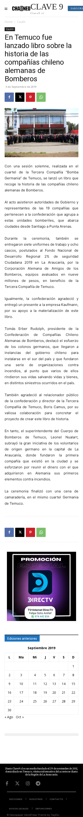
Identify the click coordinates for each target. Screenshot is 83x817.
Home (9, 22)
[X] (19, 97)
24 (21, 701)
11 (35, 683)
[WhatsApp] (41, 97)
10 (21, 683)
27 (54, 701)
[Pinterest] (30, 97)
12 (45, 683)
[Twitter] (17, 783)
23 (9, 701)
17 (21, 692)
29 (73, 701)
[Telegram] (38, 783)
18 (35, 692)
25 (35, 701)
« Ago (9, 717)
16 (9, 692)
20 (54, 692)
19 (45, 692)
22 (73, 692)
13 (54, 683)
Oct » (20, 717)
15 (73, 683)
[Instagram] (27, 783)
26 (45, 701)
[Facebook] (9, 97)
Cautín (21, 22)
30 (9, 710)
